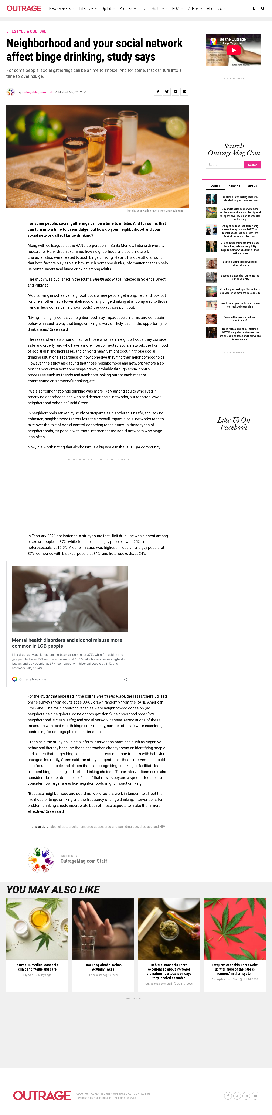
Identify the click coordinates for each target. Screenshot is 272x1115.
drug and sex (114, 826)
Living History (152, 8)
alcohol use (58, 826)
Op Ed (106, 8)
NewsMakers (60, 8)
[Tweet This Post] (167, 92)
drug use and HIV (152, 826)
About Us (214, 8)
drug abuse (94, 826)
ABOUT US (82, 1093)
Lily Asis (28, 975)
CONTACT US (142, 1093)
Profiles (125, 8)
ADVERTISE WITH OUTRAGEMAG (111, 1093)
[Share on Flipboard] (175, 92)
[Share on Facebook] (158, 92)
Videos (193, 8)
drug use (131, 826)
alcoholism (77, 826)
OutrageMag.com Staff (38, 92)
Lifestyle (86, 8)
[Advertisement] (97, 492)
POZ (175, 8)
